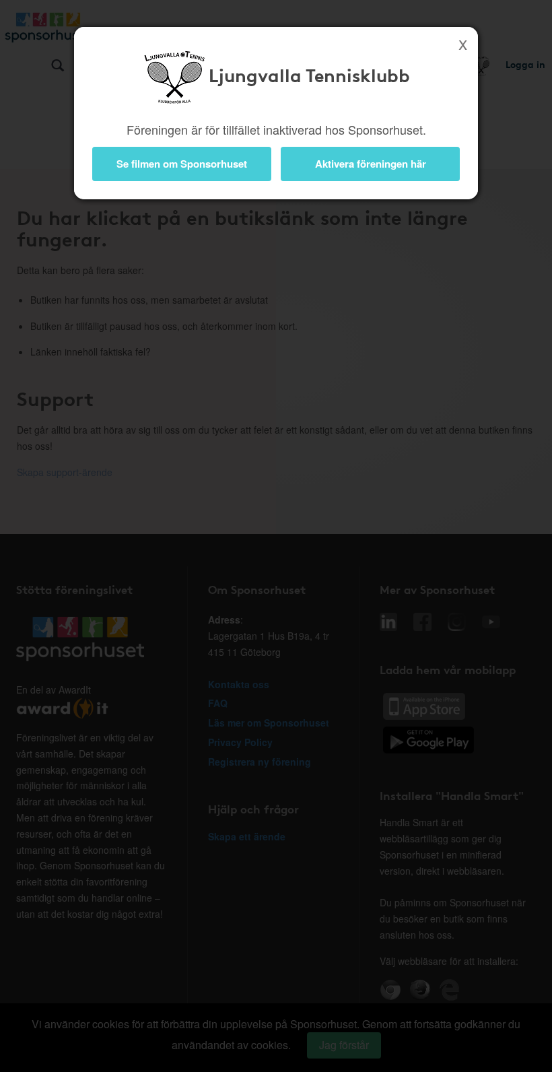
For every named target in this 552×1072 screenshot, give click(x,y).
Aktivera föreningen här (370, 163)
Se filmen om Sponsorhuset (181, 163)
